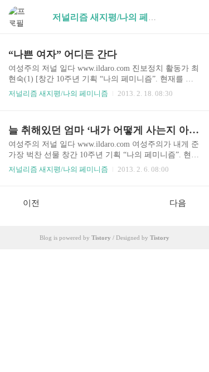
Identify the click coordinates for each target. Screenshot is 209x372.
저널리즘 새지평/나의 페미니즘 (58, 93)
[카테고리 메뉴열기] (189, 17)
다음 (177, 203)
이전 (31, 203)
